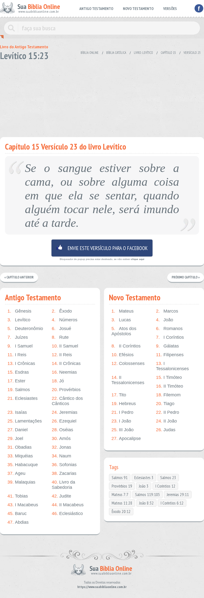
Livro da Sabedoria (63, 485)
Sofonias (64, 464)
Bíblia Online (90, 53)
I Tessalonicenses (172, 366)
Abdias (18, 522)
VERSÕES (170, 8)
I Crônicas (21, 363)
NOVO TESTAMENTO (138, 8)
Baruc (17, 513)
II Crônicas (66, 363)
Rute (60, 337)
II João (166, 421)
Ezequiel (64, 421)
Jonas (61, 447)
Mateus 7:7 (120, 494)
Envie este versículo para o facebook (102, 248)
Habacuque (22, 464)
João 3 (144, 486)
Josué (61, 328)
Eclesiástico (67, 513)
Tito (118, 394)
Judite (61, 496)
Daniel (17, 429)
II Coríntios (126, 345)
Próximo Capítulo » (186, 277)
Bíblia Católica (116, 53)
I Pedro (122, 412)
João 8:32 (146, 503)
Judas (165, 429)
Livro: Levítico (143, 53)
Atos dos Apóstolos (123, 331)
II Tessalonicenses (127, 380)
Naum (61, 455)
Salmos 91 (120, 477)
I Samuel (20, 345)
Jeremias (64, 412)
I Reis (16, 354)
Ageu (16, 473)
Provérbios (66, 389)
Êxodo (62, 311)
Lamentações (24, 421)
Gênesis (19, 311)
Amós (61, 438)
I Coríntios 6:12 (172, 503)
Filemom (168, 394)
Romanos (169, 328)
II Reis (62, 354)
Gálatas (167, 345)
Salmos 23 (168, 477)
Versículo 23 (192, 53)
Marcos (167, 311)
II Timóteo (169, 386)
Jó (58, 380)
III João (122, 429)
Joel (15, 438)
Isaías (17, 412)
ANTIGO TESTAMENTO (96, 8)
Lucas (121, 319)
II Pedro (167, 412)
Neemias (64, 372)
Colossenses (128, 363)
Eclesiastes (22, 398)
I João (121, 421)
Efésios (122, 354)
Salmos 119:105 (147, 494)
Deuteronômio (25, 328)
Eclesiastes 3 (143, 477)
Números (64, 319)
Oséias (62, 429)
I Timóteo (169, 377)
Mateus (122, 311)
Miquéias (20, 455)
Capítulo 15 (168, 53)
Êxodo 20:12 (121, 511)
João (164, 319)
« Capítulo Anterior (19, 277)
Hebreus (123, 403)
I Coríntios (170, 337)
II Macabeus (68, 504)
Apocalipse (126, 438)
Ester (16, 380)
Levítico (18, 319)
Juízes (17, 337)
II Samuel (65, 345)
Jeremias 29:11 (178, 494)
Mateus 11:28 (122, 503)
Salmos (18, 389)
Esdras (18, 372)
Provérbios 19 (122, 486)
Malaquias (21, 482)
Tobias (17, 496)
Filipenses (170, 354)
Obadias (19, 447)
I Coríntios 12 (165, 486)
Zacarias (64, 473)
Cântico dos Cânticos (67, 401)
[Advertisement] (102, 97)
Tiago (165, 403)
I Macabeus (22, 504)
